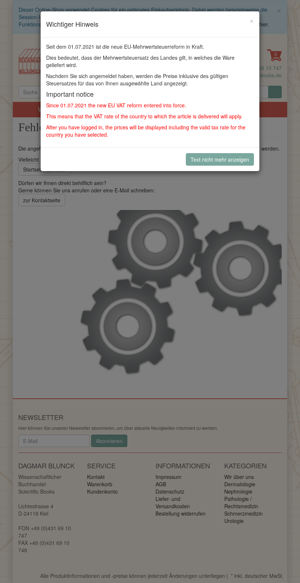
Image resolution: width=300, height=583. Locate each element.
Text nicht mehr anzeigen (220, 159)
